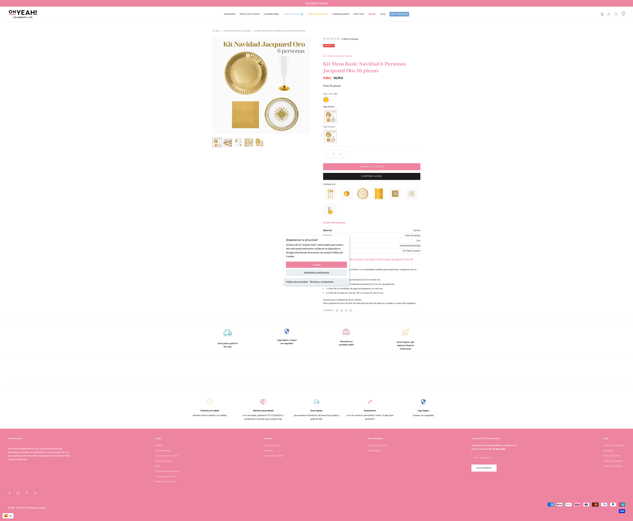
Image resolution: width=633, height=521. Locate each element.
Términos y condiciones (614, 445)
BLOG (383, 14)
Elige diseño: (329, 106)
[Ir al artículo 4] (249, 142)
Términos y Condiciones (321, 281)
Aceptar (317, 264)
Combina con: (329, 184)
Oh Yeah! (216, 31)
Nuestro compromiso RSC (167, 471)
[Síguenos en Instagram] (18, 493)
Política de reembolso (165, 481)
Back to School (318, 14)
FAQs (157, 466)
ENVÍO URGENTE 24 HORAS (316, 3)
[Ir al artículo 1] (217, 142)
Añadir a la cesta (372, 166)
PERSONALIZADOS (341, 14)
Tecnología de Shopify (35, 508)
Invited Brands (374, 450)
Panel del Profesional (377, 445)
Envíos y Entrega (162, 450)
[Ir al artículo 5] (259, 142)
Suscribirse (484, 468)
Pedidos (159, 445)
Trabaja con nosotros (273, 455)
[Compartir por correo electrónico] (350, 310)
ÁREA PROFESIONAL (399, 14)
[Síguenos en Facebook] (9, 493)
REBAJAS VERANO (293, 14)
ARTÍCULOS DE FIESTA (250, 14)
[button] (337, 56)
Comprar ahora (371, 176)
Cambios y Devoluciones (166, 455)
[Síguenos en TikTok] (35, 493)
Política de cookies (612, 455)
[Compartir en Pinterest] (346, 310)
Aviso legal (608, 450)
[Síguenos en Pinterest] (26, 493)
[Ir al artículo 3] (238, 142)
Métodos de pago (163, 461)
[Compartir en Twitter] (341, 310)
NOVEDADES (229, 14)
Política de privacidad (297, 281)
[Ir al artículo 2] (227, 142)
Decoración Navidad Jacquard (237, 31)
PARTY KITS (358, 14)
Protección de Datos (612, 466)
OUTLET (372, 14)
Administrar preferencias (316, 272)
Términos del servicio (165, 476)
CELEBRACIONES (271, 14)
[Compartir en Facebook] (337, 310)
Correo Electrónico (272, 445)
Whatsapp (268, 450)
